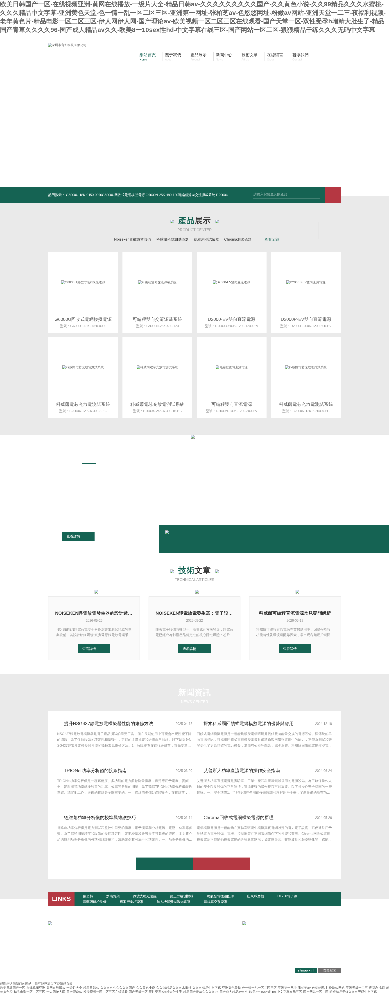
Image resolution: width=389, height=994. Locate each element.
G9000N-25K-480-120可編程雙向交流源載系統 (180, 195)
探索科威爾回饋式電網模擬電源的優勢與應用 (249, 723)
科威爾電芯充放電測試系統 (83, 404)
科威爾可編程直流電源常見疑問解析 (295, 613)
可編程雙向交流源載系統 (157, 319)
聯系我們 (146, 940)
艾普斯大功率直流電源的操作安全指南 (242, 770)
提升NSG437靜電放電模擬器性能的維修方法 (108, 723)
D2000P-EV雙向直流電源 (306, 319)
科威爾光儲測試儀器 (172, 239)
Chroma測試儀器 (237, 239)
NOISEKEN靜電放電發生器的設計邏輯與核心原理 (94, 613)
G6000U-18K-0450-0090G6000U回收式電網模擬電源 (105, 195)
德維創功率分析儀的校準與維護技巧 (100, 817)
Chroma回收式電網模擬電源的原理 (239, 817)
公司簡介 (65, 940)
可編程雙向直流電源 (231, 404)
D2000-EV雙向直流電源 (231, 319)
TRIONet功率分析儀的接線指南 (95, 770)
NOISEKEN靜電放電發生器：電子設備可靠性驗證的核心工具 (194, 613)
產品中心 (106, 940)
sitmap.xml (306, 970)
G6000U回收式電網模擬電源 (83, 319)
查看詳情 (73, 536)
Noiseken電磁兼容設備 (132, 239)
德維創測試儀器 (206, 239)
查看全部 (272, 239)
